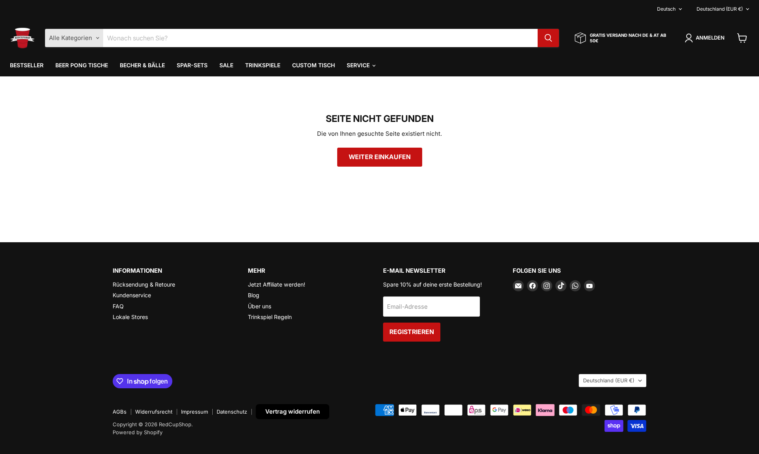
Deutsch (666, 9)
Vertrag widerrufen (292, 411)
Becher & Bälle (142, 65)
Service (359, 65)
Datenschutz (232, 411)
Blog (253, 295)
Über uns (259, 306)
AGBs (119, 411)
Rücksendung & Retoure (144, 284)
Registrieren (411, 332)
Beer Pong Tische (81, 65)
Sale (226, 65)
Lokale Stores (130, 316)
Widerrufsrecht (153, 411)
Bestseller (26, 65)
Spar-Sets (192, 65)
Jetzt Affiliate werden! (276, 284)
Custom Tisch (313, 65)
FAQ (118, 306)
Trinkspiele (262, 65)
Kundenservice (132, 295)
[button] (706, 38)
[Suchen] (548, 38)
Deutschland (720, 9)
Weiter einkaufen (380, 157)
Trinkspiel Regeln (270, 316)
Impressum (194, 411)
